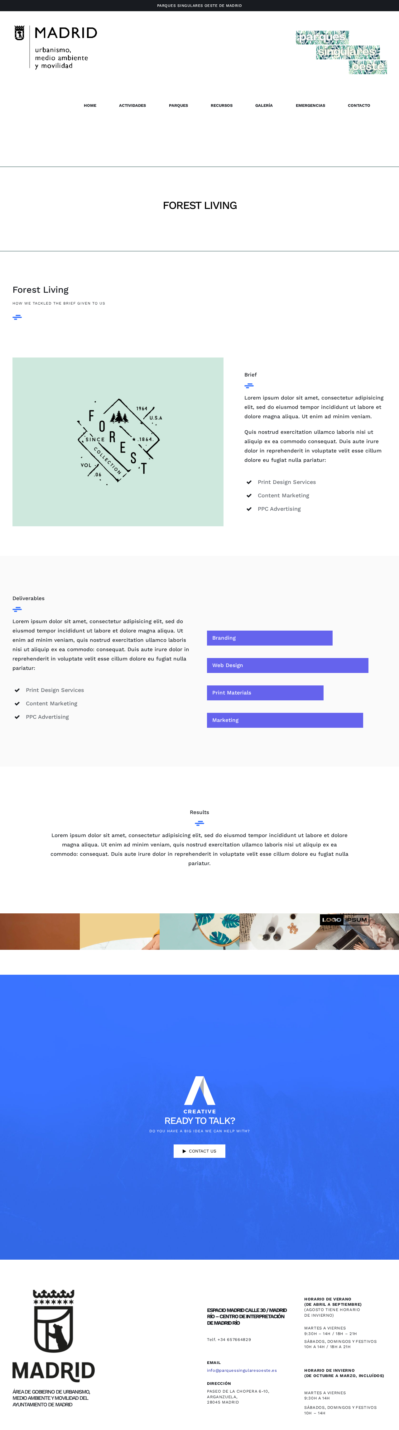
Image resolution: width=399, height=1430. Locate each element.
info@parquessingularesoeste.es (242, 1370)
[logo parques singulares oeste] (118, 360)
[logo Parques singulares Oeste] (341, 29)
